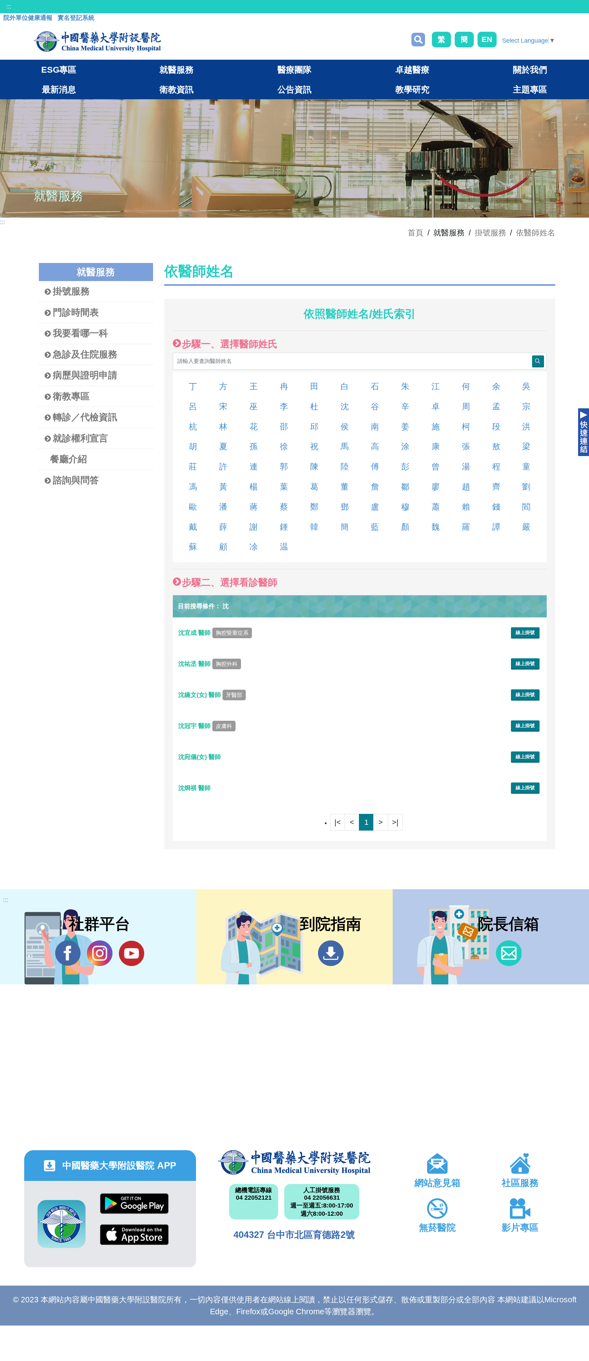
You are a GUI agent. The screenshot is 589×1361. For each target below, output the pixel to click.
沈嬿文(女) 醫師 (210, 694)
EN (487, 39)
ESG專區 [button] (58, 69)
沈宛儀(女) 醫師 (200, 756)
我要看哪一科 (80, 333)
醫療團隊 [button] (294, 69)
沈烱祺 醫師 (195, 788)
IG (99, 953)
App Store (134, 1239)
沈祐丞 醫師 (208, 663)
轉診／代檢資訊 (85, 417)
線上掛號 (525, 632)
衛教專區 (71, 396)
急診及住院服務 (85, 354)
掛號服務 (490, 232)
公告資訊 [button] (294, 89)
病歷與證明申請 (85, 375)
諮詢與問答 (76, 480)
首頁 (415, 232)
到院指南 (331, 953)
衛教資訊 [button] (177, 89)
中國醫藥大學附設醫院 (294, 1162)
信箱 (509, 953)
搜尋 (418, 39)
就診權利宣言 (80, 438)
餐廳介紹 (68, 459)
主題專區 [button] (530, 89)
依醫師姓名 (535, 232)
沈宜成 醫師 (213, 632)
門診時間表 (76, 312)
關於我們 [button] (530, 69)
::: (8, 6)
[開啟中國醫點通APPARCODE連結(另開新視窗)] (61, 1224)
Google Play (134, 1208)
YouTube (131, 953)
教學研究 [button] (412, 89)
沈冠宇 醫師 (205, 725)
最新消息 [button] (59, 89)
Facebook (68, 953)
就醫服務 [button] (177, 69)
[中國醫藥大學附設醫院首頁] (97, 41)
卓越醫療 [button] (412, 69)
